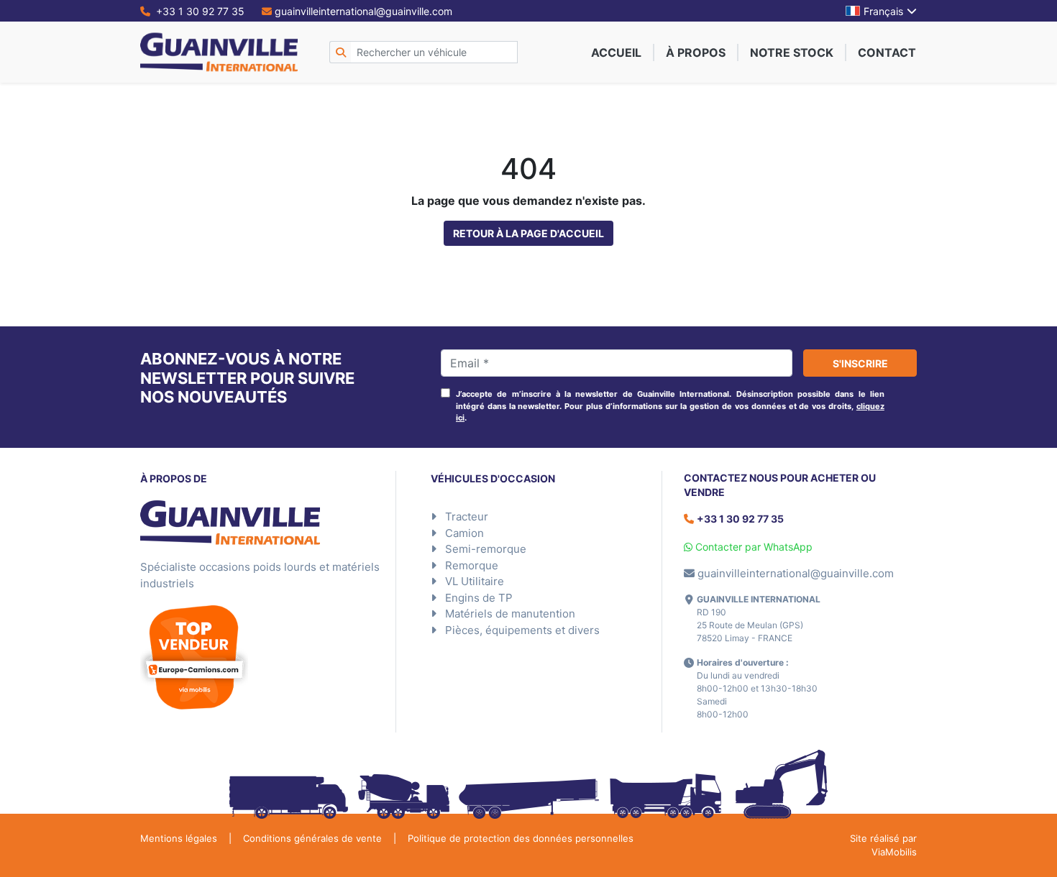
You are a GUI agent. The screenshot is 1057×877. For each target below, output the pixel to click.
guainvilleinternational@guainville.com (363, 11)
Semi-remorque (485, 549)
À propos (696, 52)
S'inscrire (860, 363)
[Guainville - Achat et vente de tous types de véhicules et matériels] (219, 52)
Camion (464, 533)
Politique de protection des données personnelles (520, 838)
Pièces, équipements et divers (522, 630)
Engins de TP (479, 598)
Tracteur (466, 516)
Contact (887, 52)
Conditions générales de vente (312, 838)
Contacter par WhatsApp (752, 547)
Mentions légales (178, 838)
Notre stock (791, 52)
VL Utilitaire (474, 581)
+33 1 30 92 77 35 (198, 11)
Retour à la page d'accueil (528, 233)
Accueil (616, 52)
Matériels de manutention (510, 613)
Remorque (471, 565)
